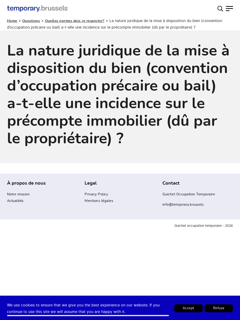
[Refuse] (88, 315)
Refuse (219, 308)
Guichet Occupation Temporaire (188, 194)
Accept (188, 308)
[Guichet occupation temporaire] (37, 8)
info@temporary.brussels (183, 204)
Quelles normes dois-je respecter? (75, 21)
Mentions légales (99, 201)
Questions (31, 21)
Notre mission (18, 194)
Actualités (15, 201)
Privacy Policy (96, 194)
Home (12, 21)
